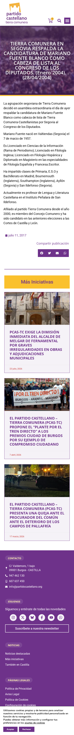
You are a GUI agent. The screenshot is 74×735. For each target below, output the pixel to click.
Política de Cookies (16, 699)
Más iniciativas (14, 659)
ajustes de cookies (35, 722)
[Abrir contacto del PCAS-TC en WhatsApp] (60, 617)
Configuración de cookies (20, 705)
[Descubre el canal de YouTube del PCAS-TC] (51, 617)
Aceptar (10, 729)
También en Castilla (17, 664)
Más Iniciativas (37, 282)
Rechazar (26, 729)
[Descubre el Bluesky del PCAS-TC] (32, 617)
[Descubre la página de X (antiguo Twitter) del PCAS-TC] (22, 617)
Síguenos (14, 601)
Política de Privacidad (18, 688)
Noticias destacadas (17, 653)
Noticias (13, 645)
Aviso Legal (12, 694)
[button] (67, 21)
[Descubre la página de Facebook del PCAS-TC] (41, 617)
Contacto (14, 558)
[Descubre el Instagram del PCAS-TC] (13, 617)
